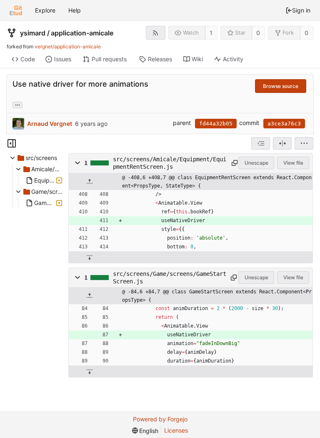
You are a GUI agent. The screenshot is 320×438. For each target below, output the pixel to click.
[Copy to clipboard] (233, 163)
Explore (45, 10)
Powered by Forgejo (160, 419)
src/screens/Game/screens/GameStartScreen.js (169, 277)
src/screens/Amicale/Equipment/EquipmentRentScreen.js (169, 163)
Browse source (280, 86)
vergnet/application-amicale (68, 46)
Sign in (301, 10)
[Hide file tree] (12, 143)
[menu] (304, 143)
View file (293, 163)
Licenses (176, 430)
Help (74, 10)
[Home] (16, 10)
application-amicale (82, 33)
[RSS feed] (155, 33)
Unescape (256, 163)
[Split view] (282, 143)
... (17, 104)
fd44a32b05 (215, 123)
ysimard (32, 33)
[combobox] (260, 143)
